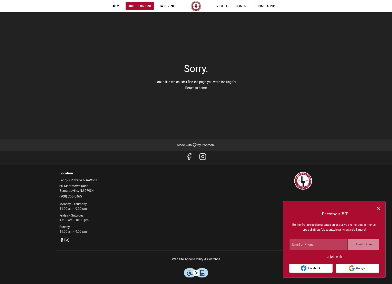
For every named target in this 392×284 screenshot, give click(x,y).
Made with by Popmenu (109, 145)
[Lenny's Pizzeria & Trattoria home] (196, 6)
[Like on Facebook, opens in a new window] (189, 158)
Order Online (140, 6)
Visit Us (223, 6)
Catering (167, 6)
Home (116, 6)
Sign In (241, 6)
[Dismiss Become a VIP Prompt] (378, 208)
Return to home (196, 88)
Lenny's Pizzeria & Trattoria (303, 181)
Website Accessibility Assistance (196, 259)
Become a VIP (264, 6)
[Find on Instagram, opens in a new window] (202, 158)
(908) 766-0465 (70, 196)
